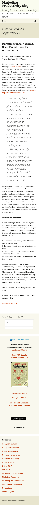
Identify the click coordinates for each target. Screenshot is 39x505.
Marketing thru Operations (13, 481)
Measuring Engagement (12, 484)
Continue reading (9, 303)
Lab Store (6, 470)
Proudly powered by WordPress (13, 500)
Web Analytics (8, 492)
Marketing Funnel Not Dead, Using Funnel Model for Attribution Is (18, 47)
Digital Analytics (8, 462)
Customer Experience (11, 455)
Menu (4, 21)
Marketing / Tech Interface (12, 473)
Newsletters (7, 488)
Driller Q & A (7, 466)
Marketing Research (10, 477)
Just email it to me (19, 350)
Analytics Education (10, 447)
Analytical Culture (9, 444)
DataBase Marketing (10, 459)
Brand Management (10, 451)
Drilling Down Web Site (19, 398)
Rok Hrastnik (16, 67)
